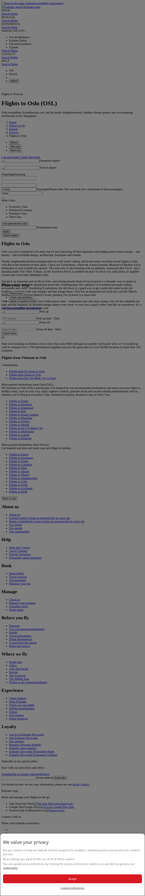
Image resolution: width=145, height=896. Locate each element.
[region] (72, 864)
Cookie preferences (72, 888)
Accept (73, 879)
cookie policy (10, 868)
